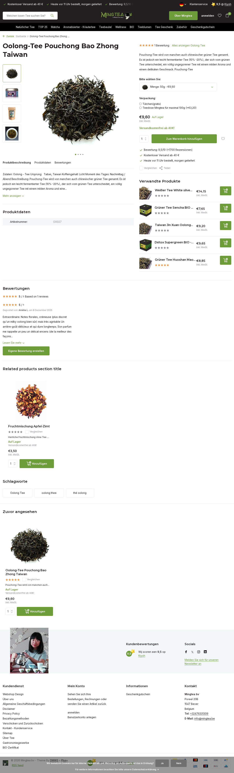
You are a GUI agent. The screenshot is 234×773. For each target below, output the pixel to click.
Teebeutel (105, 27)
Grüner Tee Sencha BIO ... (174, 207)
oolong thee (49, 492)
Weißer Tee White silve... (173, 190)
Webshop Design (13, 694)
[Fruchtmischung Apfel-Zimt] (31, 401)
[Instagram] (198, 652)
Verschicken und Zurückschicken (23, 723)
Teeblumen (144, 27)
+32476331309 (199, 713)
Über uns (8, 699)
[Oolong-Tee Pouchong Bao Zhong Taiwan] (29, 544)
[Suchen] (52, 15)
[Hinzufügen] (225, 190)
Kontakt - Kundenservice (18, 728)
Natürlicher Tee (25, 27)
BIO (132, 27)
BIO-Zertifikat (11, 747)
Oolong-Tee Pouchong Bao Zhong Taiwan (25, 572)
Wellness (120, 27)
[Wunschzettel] (220, 15)
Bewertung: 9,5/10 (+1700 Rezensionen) (168, 149)
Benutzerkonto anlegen (82, 717)
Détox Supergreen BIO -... (174, 242)
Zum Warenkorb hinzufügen (184, 138)
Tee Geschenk (164, 27)
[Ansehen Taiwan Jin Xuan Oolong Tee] (145, 227)
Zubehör (182, 27)
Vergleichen (150, 168)
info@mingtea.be (204, 718)
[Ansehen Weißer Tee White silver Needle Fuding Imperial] (145, 193)
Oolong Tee (17, 492)
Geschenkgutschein (203, 27)
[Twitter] (192, 652)
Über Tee (8, 737)
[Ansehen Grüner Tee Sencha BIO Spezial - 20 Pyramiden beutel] (145, 210)
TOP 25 (42, 27)
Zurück (10, 36)
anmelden (74, 712)
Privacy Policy (11, 713)
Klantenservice (199, 4)
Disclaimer (9, 708)
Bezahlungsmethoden (16, 718)
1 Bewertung (161, 45)
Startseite (21, 36)
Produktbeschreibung (17, 162)
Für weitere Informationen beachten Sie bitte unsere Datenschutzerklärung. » (117, 769)
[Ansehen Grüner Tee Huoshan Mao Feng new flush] (145, 262)
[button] (75, 154)
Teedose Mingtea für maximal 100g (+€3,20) (170, 107)
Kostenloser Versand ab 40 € (161, 155)
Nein (178, 763)
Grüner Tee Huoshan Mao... (175, 259)
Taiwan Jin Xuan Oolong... (174, 225)
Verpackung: (147, 98)
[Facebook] (186, 652)
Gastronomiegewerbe (16, 742)
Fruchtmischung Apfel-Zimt (29, 426)
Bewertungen (63, 162)
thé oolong (79, 492)
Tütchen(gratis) (152, 103)
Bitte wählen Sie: (150, 79)
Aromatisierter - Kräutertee (79, 27)
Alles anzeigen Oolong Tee (188, 45)
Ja (162, 763)
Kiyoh (227, 4)
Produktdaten (43, 162)
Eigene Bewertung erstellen (26, 350)
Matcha (55, 27)
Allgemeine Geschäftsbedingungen (24, 703)
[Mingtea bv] (117, 15)
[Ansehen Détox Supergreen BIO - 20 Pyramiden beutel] (145, 245)
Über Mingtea (183, 15)
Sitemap (7, 733)
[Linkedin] (205, 652)
